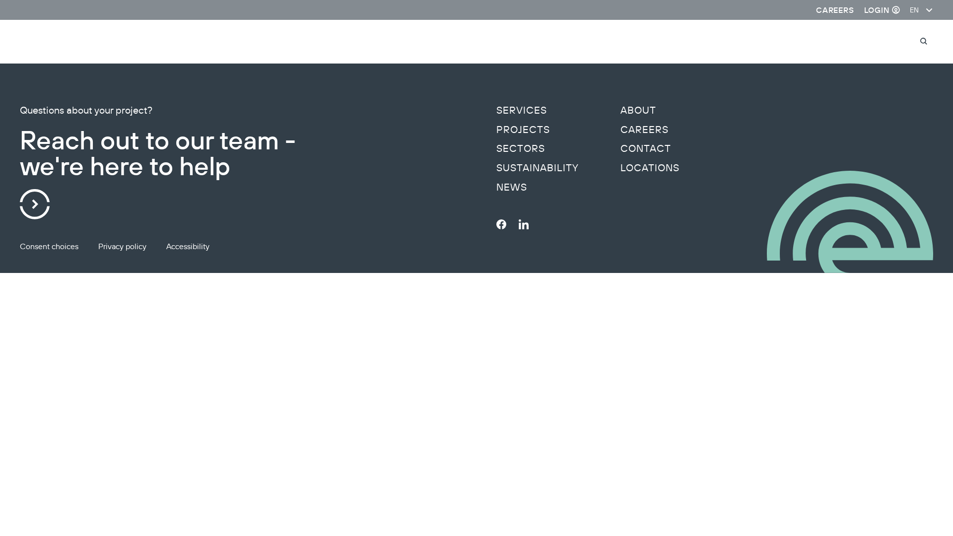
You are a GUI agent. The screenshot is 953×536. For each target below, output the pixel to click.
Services (521, 110)
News (511, 187)
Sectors (520, 148)
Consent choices (49, 246)
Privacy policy (122, 246)
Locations (650, 168)
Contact (645, 148)
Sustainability (537, 168)
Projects (523, 129)
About (638, 110)
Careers (644, 129)
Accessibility (187, 246)
